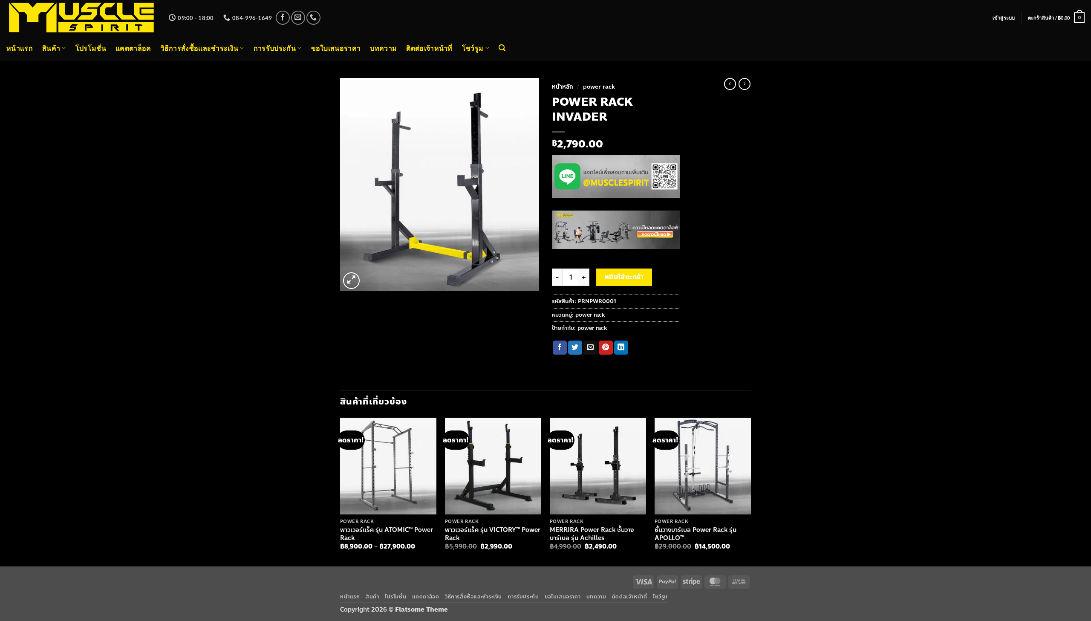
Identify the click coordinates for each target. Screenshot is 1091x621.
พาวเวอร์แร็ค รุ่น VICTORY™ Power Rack (492, 534)
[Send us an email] (298, 18)
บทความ (383, 48)
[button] (1004, 18)
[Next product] (730, 84)
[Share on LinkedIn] (621, 348)
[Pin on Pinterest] (606, 348)
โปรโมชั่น (90, 48)
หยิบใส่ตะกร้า (624, 277)
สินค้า (51, 48)
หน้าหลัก (562, 86)
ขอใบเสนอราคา (336, 48)
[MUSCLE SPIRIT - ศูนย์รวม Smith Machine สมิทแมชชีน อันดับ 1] (81, 17)
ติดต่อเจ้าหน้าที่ (429, 48)
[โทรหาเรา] (313, 18)
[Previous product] (744, 84)
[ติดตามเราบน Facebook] (283, 18)
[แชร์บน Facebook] (560, 348)
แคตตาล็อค (133, 48)
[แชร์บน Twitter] (575, 348)
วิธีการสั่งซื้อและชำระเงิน (200, 48)
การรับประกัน (275, 48)
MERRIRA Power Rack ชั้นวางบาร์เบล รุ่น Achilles (592, 534)
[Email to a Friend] (590, 348)
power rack (599, 86)
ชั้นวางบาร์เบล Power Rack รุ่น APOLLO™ (695, 534)
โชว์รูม (473, 48)
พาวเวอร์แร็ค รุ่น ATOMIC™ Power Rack (386, 534)
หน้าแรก (19, 48)
